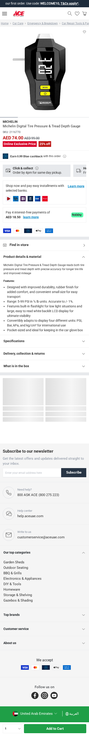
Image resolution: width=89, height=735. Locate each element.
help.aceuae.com (30, 516)
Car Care (18, 23)
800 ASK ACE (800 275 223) (38, 495)
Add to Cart (55, 729)
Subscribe (73, 472)
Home (4, 23)
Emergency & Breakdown (42, 23)
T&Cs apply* (62, 3)
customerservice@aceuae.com (41, 537)
